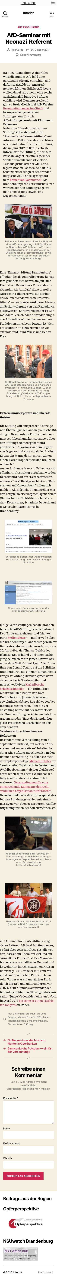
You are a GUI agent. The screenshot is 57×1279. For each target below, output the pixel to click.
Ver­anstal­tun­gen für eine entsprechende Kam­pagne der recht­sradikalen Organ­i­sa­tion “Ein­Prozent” (25, 787)
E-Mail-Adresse (11, 1143)
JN (38, 1013)
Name (6, 1128)
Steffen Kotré (15, 1024)
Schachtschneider (37, 1020)
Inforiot (28, 13)
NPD (39, 1017)
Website (7, 1158)
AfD (9, 1013)
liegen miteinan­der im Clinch (23, 108)
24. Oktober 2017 (40, 49)
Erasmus (30, 1013)
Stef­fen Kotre (17, 638)
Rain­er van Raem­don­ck (25, 180)
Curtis (19, 49)
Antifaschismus (28, 27)
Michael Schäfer (40, 761)
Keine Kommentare (30, 54)
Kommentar (10, 1098)
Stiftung (28, 1024)
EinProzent (19, 1013)
